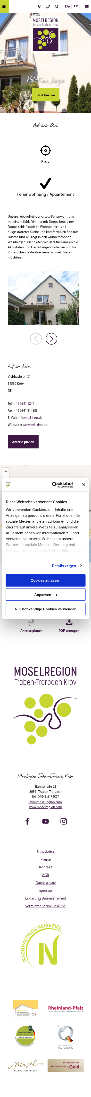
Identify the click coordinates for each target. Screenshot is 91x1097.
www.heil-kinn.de (35, 425)
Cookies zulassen (45, 580)
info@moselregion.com (45, 802)
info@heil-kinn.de (30, 418)
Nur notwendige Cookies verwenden (45, 609)
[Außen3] (43, 298)
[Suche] (56, 6)
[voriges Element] (36, 339)
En (76, 6)
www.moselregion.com (45, 807)
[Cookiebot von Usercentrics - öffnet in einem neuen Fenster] (54, 485)
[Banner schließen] (83, 484)
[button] (39, 6)
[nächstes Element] (51, 339)
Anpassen (42, 595)
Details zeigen (64, 565)
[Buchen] (4, 6)
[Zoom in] (5, 471)
